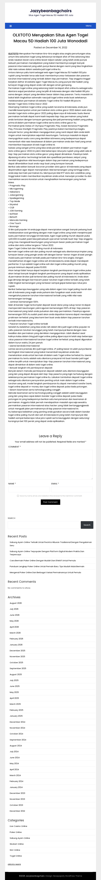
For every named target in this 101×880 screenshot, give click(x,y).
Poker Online (16, 832)
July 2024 (14, 751)
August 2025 (16, 674)
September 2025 (18, 668)
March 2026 (15, 632)
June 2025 (15, 686)
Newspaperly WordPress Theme (67, 876)
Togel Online (16, 855)
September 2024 (18, 739)
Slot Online (15, 850)
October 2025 (16, 662)
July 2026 (14, 609)
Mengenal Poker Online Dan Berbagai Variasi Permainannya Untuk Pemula (45, 572)
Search (11, 518)
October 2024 (16, 733)
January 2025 (16, 716)
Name (12, 483)
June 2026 (14, 615)
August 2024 (16, 745)
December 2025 (17, 650)
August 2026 (16, 603)
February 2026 (16, 638)
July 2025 (14, 680)
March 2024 (15, 775)
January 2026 (16, 644)
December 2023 (17, 793)
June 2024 (15, 757)
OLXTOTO (13, 53)
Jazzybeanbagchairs (51, 11)
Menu (88, 25)
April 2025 (14, 698)
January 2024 (16, 787)
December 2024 (17, 722)
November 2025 (17, 656)
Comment (14, 446)
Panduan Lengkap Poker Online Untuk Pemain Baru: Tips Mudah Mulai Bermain (47, 566)
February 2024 (16, 781)
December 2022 (17, 811)
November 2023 (17, 799)
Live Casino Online (18, 826)
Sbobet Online (17, 844)
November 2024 (17, 727)
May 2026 (14, 620)
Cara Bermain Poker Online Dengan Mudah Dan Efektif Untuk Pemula (43, 560)
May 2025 (14, 692)
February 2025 (16, 710)
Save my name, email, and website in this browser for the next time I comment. (51, 496)
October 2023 (16, 805)
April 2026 (14, 627)
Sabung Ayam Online (20, 838)
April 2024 (14, 769)
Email (55, 483)
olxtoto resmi (14, 864)
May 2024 (14, 763)
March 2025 (15, 704)
